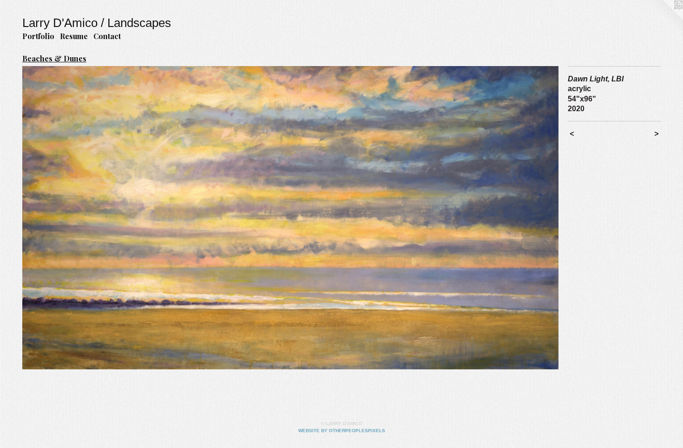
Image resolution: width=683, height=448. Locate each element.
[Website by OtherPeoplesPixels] (664, 18)
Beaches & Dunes (54, 58)
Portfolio (38, 36)
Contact (107, 36)
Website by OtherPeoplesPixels (341, 430)
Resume (74, 36)
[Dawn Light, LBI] (290, 217)
